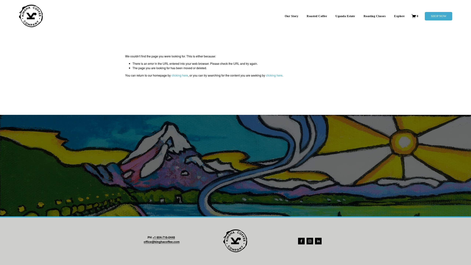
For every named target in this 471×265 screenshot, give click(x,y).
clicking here (179, 75)
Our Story (291, 16)
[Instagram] (310, 241)
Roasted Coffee (317, 16)
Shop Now (438, 16)
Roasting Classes (375, 16)
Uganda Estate (345, 16)
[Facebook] (301, 241)
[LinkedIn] (318, 241)
